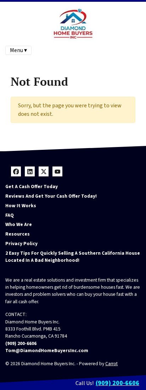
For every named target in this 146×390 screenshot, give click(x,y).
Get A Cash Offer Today (31, 186)
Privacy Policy (21, 243)
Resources (17, 234)
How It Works (20, 205)
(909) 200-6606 (20, 343)
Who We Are (18, 224)
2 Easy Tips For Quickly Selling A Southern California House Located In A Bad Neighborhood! (72, 257)
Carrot (111, 363)
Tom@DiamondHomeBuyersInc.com (46, 350)
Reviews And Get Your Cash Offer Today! (51, 196)
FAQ (9, 215)
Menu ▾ (18, 50)
